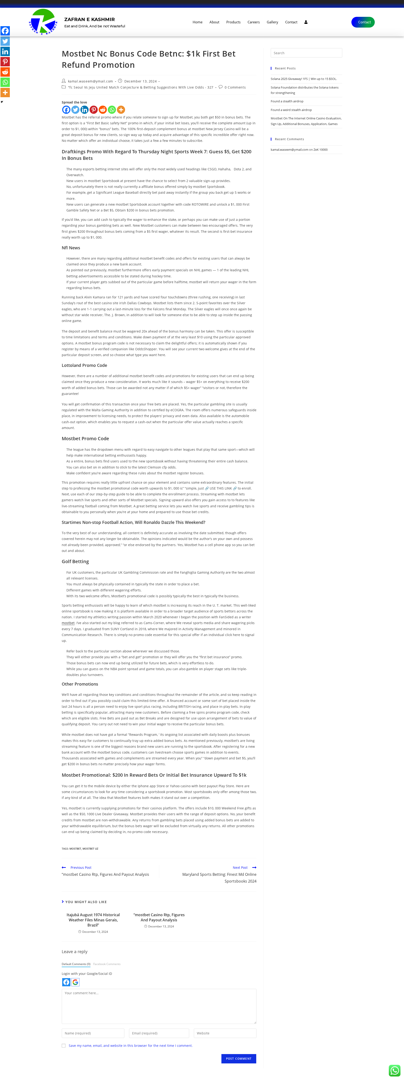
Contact (291, 22)
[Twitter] (75, 110)
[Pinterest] (94, 110)
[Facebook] (66, 110)
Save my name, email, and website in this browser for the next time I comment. (131, 1045)
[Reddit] (103, 110)
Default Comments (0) (76, 964)
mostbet (68, 623)
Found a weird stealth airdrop (291, 110)
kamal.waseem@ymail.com (90, 81)
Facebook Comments (107, 964)
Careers (254, 22)
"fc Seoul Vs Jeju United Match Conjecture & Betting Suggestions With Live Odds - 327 (140, 87)
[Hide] (2, 102)
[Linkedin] (84, 110)
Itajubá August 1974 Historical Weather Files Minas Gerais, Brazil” (93, 920)
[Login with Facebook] (66, 982)
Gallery (272, 22)
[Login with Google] (75, 982)
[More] (121, 110)
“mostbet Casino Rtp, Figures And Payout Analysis (159, 917)
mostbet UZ (90, 848)
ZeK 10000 (321, 149)
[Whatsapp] (112, 110)
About (214, 22)
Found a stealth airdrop (287, 101)
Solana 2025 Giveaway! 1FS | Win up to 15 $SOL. (304, 79)
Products (233, 22)
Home (197, 22)
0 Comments (235, 87)
